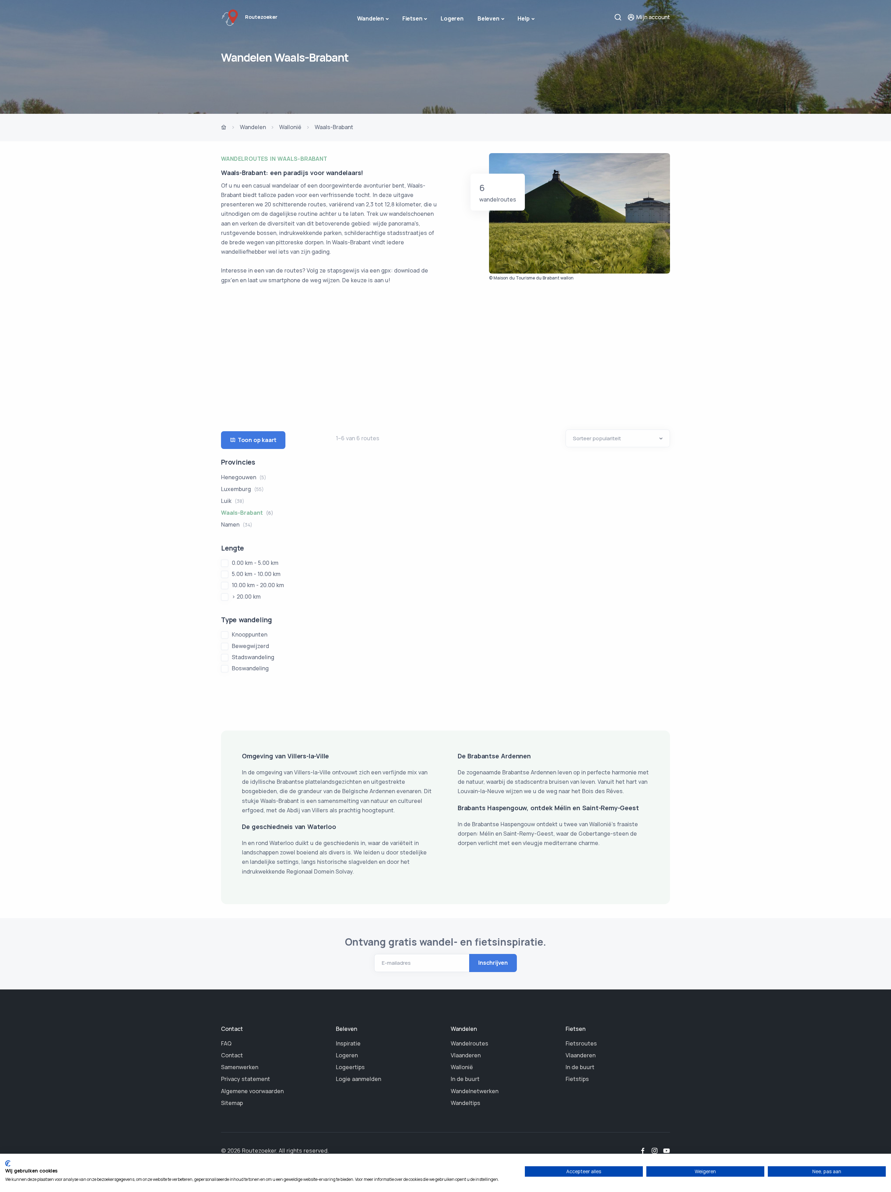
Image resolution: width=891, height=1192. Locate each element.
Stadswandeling (253, 657)
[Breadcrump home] (224, 128)
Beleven (488, 18)
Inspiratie (348, 1043)
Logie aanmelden (358, 1079)
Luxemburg (242, 489)
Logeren (452, 18)
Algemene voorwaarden (252, 1091)
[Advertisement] (445, 353)
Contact (232, 1055)
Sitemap (232, 1103)
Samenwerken (239, 1067)
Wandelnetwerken (474, 1091)
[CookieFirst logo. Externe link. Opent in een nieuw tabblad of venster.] (7, 1163)
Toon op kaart (257, 440)
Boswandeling (250, 668)
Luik (232, 501)
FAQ (226, 1043)
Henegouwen (243, 477)
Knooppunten (249, 634)
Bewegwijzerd (250, 646)
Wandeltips (465, 1103)
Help (523, 18)
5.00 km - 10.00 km (256, 574)
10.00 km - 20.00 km (258, 585)
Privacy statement (245, 1079)
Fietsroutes (581, 1043)
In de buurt (465, 1079)
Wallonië (290, 127)
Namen (236, 524)
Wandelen (370, 18)
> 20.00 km (246, 596)
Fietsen (412, 18)
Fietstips (577, 1079)
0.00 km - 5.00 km (255, 563)
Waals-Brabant (247, 512)
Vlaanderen (466, 1055)
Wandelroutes (469, 1043)
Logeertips (350, 1067)
